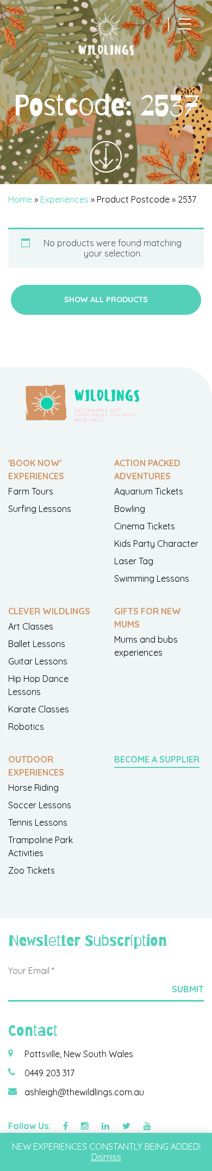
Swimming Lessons (151, 578)
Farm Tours (30, 491)
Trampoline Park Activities (40, 846)
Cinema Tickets (144, 526)
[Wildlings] (106, 34)
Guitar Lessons (37, 661)
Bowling (129, 508)
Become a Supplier (156, 759)
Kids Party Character (156, 543)
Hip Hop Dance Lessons (38, 685)
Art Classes (30, 626)
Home (20, 199)
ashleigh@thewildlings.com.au (84, 1092)
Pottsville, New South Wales (78, 1053)
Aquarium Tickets (148, 491)
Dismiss (106, 1156)
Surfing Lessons (39, 508)
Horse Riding (33, 787)
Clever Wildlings (49, 611)
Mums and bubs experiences (146, 646)
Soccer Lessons (39, 805)
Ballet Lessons (36, 643)
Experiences (64, 199)
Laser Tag (133, 561)
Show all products (106, 299)
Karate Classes (38, 709)
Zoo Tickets (31, 870)
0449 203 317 (49, 1073)
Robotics (26, 726)
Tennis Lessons (37, 822)
